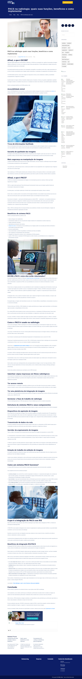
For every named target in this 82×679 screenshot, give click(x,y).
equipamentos (64, 50)
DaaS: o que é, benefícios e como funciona (24, 640)
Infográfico (67, 52)
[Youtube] (73, 25)
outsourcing (64, 61)
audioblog (63, 43)
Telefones (62, 668)
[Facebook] (63, 25)
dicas (69, 47)
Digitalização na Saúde (50, 608)
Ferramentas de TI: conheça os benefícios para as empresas (38, 640)
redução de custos (12, 225)
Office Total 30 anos (65, 59)
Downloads (65, 167)
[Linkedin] (8, 630)
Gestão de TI (71, 50)
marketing (70, 54)
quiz (68, 61)
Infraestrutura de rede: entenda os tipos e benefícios (13, 640)
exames (53, 91)
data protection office (65, 45)
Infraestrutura (64, 54)
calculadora (69, 43)
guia (63, 52)
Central (62, 661)
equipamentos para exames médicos (22, 345)
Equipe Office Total (22, 56)
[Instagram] (10, 630)
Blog (14, 14)
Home (10, 14)
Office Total (64, 57)
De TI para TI (64, 47)
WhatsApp (62, 664)
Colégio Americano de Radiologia (32, 278)
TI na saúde (64, 66)
